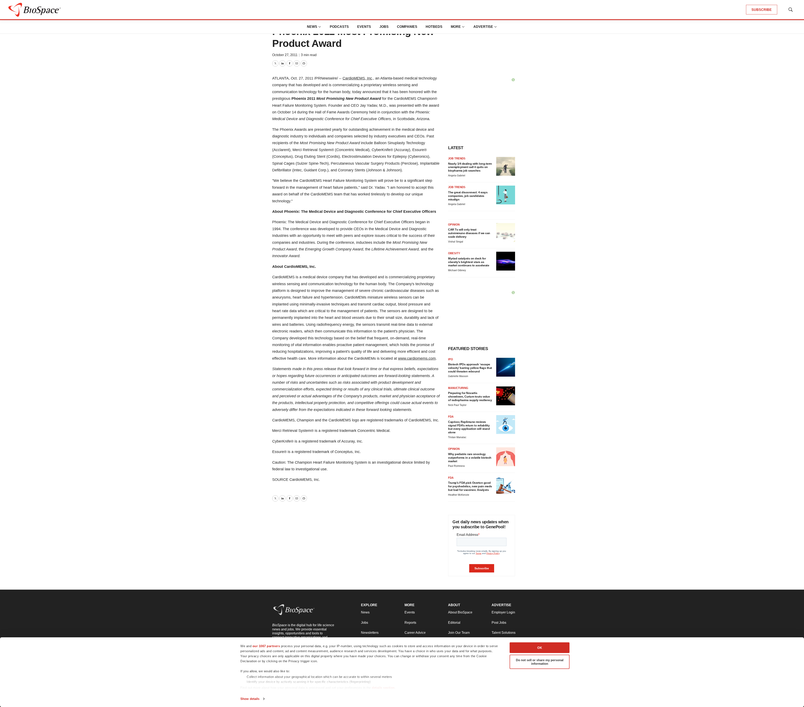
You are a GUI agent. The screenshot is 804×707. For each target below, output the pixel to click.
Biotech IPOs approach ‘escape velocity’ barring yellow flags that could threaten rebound (470, 368)
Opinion (454, 224)
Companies (407, 26)
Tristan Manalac (457, 437)
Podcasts (339, 26)
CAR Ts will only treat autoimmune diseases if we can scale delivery (469, 233)
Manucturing (458, 388)
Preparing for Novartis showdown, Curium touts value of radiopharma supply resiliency (470, 396)
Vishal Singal (455, 241)
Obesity (454, 253)
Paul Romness (456, 465)
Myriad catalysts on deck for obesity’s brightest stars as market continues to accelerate (468, 262)
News (312, 26)
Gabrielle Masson (458, 376)
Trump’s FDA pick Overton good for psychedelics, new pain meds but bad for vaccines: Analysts (470, 486)
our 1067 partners (266, 646)
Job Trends (456, 158)
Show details (249, 699)
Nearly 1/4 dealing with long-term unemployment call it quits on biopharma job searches (470, 167)
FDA (451, 416)
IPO (450, 359)
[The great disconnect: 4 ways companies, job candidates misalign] (505, 195)
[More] (319, 26)
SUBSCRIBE (761, 10)
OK (539, 647)
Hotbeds (434, 26)
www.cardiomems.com (417, 358)
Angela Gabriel (456, 175)
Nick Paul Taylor (457, 405)
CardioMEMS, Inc (357, 78)
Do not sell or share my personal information (539, 661)
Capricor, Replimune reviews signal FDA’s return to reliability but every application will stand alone (469, 427)
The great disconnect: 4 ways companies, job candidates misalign (467, 196)
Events (364, 26)
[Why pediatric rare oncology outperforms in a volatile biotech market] (505, 456)
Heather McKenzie (458, 494)
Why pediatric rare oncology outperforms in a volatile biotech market (469, 457)
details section (383, 687)
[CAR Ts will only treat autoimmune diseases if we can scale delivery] (505, 232)
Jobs (384, 26)
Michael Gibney (457, 270)
